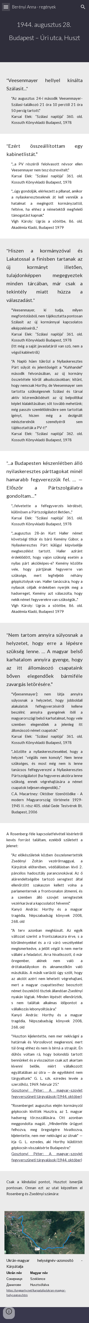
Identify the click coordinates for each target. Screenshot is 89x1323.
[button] (6, 7)
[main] (44, 31)
